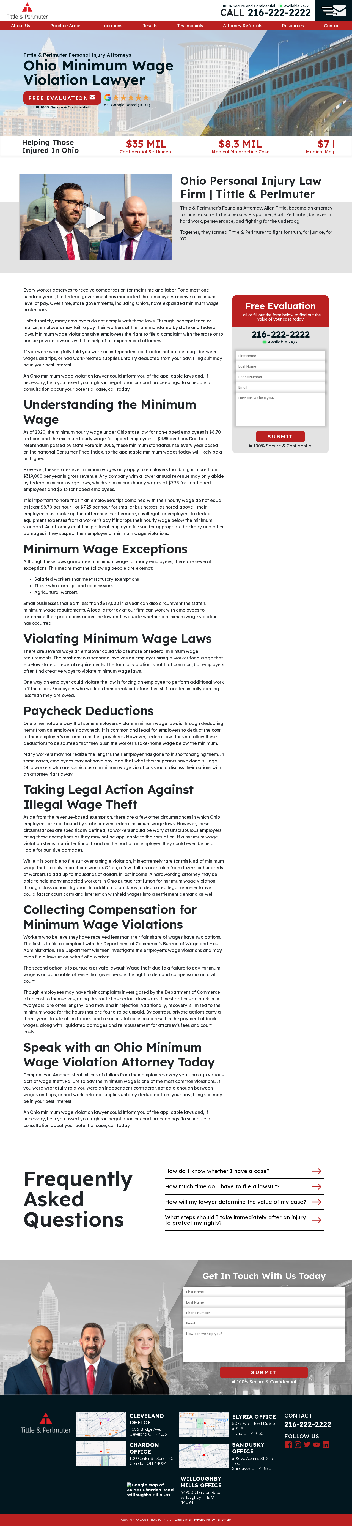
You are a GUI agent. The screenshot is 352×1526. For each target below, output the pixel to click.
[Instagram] (298, 1444)
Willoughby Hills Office (201, 1482)
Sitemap (224, 1520)
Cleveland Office (147, 1419)
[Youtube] (316, 1444)
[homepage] (27, 10)
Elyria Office (254, 1416)
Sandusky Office (248, 1448)
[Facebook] (288, 1444)
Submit (280, 436)
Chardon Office (144, 1448)
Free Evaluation (58, 98)
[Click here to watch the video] (96, 217)
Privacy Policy (204, 1520)
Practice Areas (65, 25)
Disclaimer (183, 1520)
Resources (293, 25)
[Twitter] (307, 1444)
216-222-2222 (279, 12)
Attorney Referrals (242, 25)
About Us (20, 25)
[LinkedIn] (326, 1444)
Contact (332, 25)
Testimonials (190, 25)
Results (149, 25)
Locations (111, 25)
